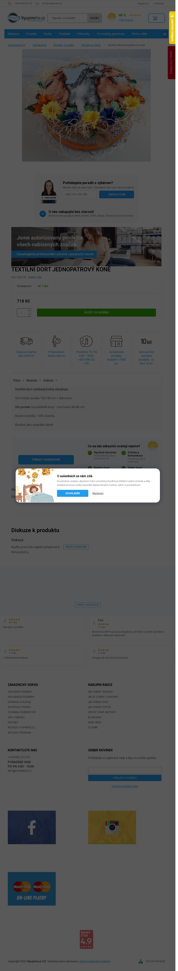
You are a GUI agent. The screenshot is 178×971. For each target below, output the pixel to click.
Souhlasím (73, 493)
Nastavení (97, 493)
